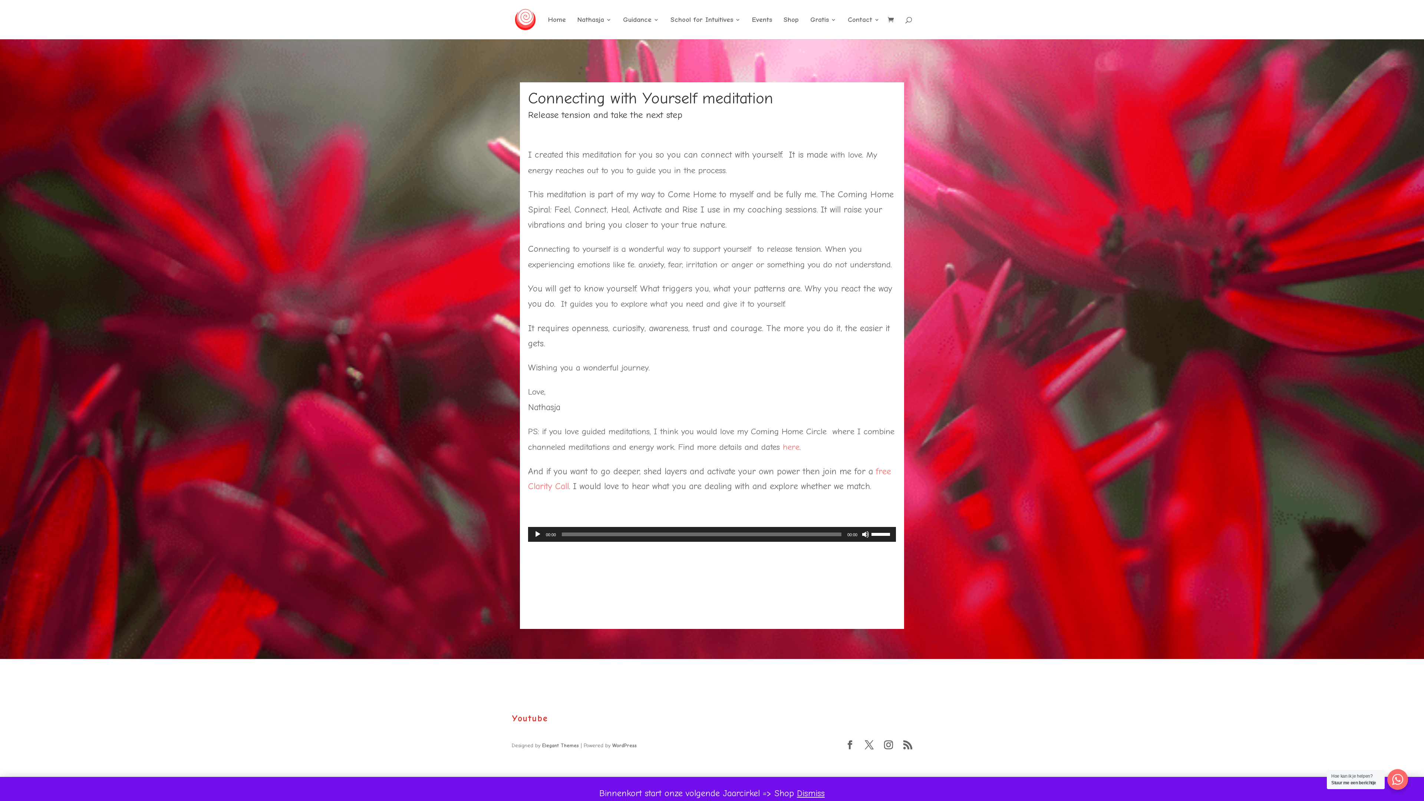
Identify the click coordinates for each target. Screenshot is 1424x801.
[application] (712, 534)
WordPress (624, 745)
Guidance (637, 20)
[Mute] (865, 534)
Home (557, 20)
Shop (791, 20)
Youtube (530, 718)
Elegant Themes (560, 745)
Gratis (819, 20)
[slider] (881, 533)
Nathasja (590, 20)
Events (762, 20)
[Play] (537, 534)
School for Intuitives (701, 20)
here (791, 447)
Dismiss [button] (811, 793)
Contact (860, 20)
